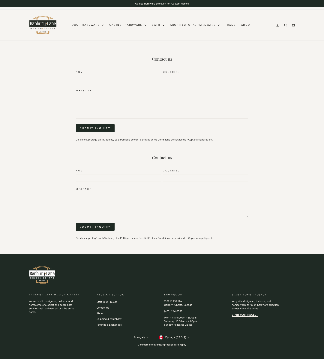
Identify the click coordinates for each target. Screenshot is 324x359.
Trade (230, 24)
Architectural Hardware (193, 24)
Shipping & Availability (109, 319)
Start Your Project (107, 301)
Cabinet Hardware (126, 24)
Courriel (171, 72)
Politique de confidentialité (135, 139)
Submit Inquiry (95, 128)
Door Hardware (86, 24)
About (246, 24)
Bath (157, 24)
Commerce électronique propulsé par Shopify (162, 344)
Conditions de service (170, 139)
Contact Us (103, 307)
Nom (79, 72)
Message (83, 90)
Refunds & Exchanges (109, 324)
